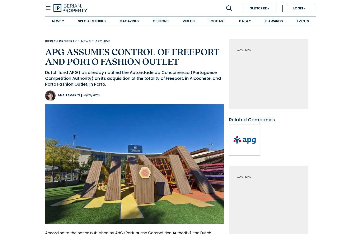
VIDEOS (189, 21)
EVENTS (303, 21)
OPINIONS (161, 21)
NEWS (56, 21)
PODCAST (216, 21)
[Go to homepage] (116, 8)
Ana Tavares (69, 95)
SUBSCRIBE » (259, 8)
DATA (243, 21)
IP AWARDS (273, 21)
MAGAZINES (129, 21)
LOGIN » (299, 8)
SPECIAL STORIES (92, 21)
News (86, 41)
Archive (102, 41)
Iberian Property (61, 41)
